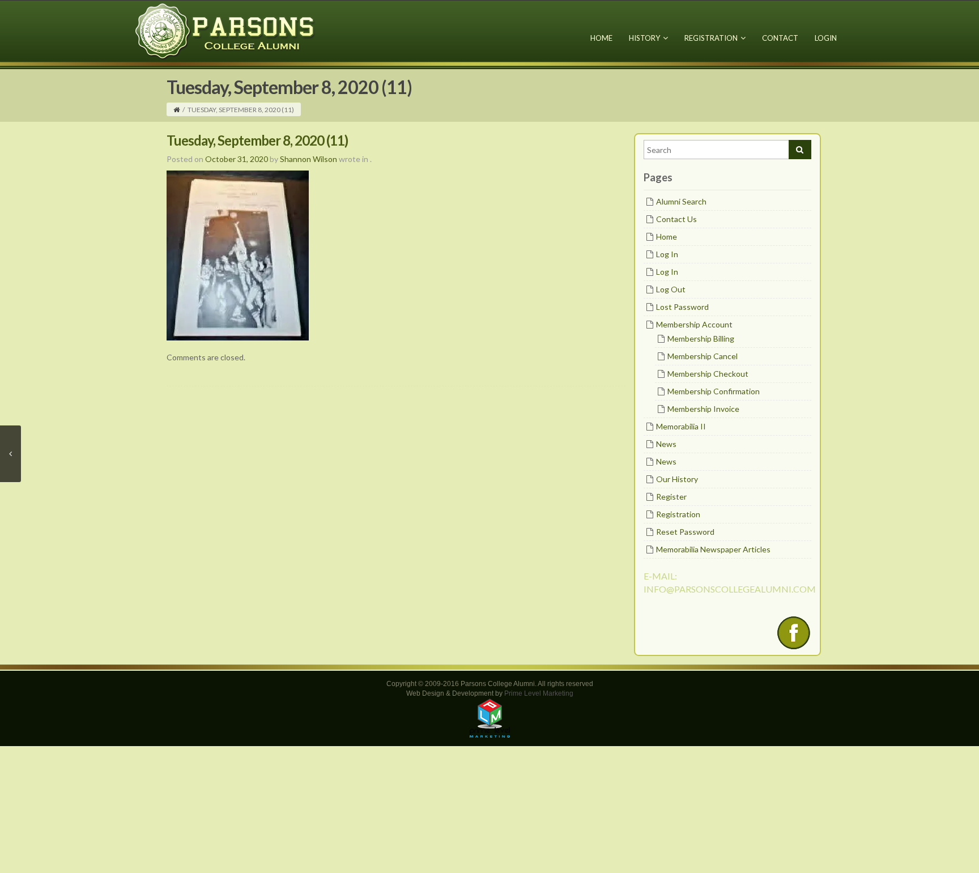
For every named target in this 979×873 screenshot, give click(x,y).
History (644, 37)
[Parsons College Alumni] (225, 31)
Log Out (671, 289)
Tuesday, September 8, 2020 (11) (257, 140)
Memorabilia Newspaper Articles (713, 549)
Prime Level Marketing (538, 693)
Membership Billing (700, 338)
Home (601, 37)
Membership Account (694, 324)
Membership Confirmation (713, 391)
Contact (780, 37)
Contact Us (676, 219)
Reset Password (685, 531)
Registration (711, 37)
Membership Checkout (707, 373)
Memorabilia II (681, 426)
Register (671, 496)
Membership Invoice (703, 409)
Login (826, 37)
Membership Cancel (702, 356)
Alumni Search (681, 201)
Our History (677, 479)
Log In (667, 254)
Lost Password (682, 307)
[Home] (176, 109)
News (666, 444)
